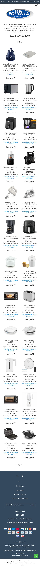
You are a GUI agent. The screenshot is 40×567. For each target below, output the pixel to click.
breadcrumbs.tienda (15, 25)
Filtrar (20, 42)
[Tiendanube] (20, 542)
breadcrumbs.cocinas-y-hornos (20, 26)
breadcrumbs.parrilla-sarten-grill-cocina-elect (19, 28)
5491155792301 (20, 511)
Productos (20, 486)
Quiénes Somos (20, 494)
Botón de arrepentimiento (20, 555)
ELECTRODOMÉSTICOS (29, 25)
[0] (35, 6)
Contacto (20, 490)
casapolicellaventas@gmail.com (20, 519)
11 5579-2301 (20, 515)
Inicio (5, 25)
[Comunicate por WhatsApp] (36, 556)
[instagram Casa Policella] (17, 476)
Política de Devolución (20, 499)
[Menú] (4, 6)
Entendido (20, 565)
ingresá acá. (20, 553)
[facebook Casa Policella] (22, 476)
